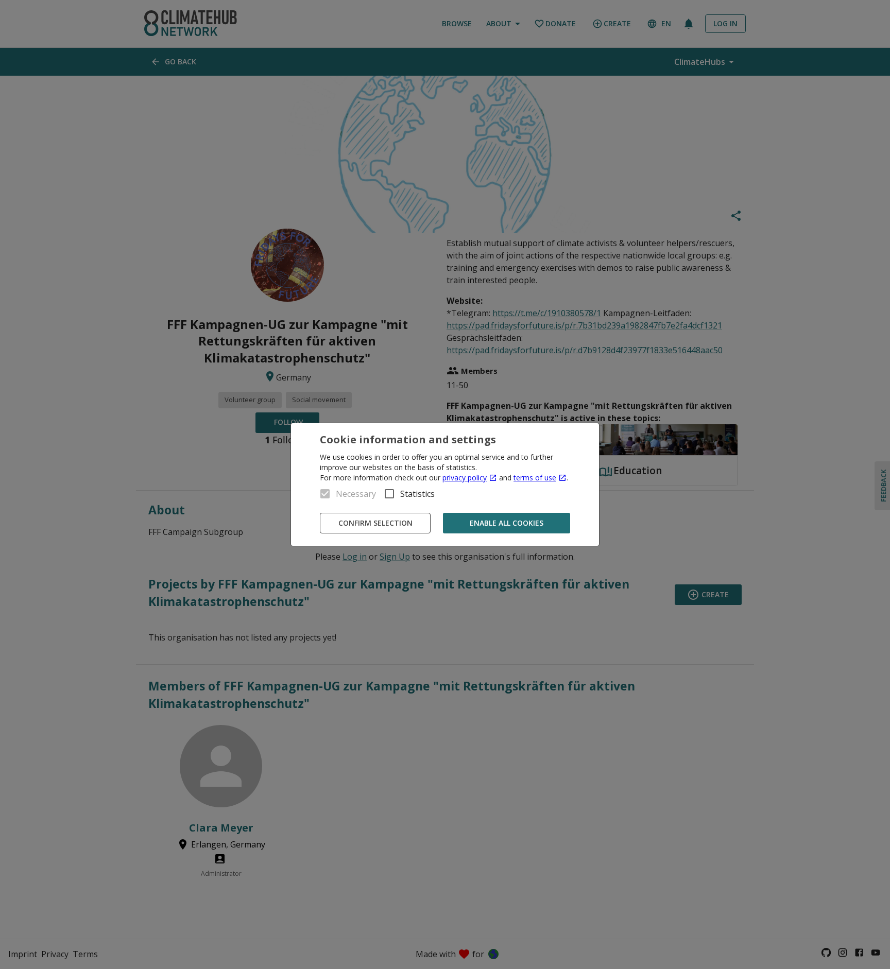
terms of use (535, 477)
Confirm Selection (375, 523)
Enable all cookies (506, 523)
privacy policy (464, 477)
